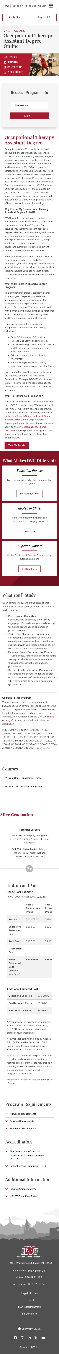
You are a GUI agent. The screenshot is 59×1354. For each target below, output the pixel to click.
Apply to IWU (28, 1347)
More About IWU (29, 493)
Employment (29, 1313)
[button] (29, 778)
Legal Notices (29, 1293)
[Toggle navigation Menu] (51, 6)
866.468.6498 (36, 1270)
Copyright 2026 (31, 1329)
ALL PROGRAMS (15, 31)
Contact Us (14, 67)
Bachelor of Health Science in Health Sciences (29, 416)
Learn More (29, 531)
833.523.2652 (37, 1284)
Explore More (29, 569)
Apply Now (15, 17)
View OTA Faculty (16, 445)
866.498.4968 (33, 1277)
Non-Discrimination (29, 1307)
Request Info (44, 17)
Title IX (29, 1300)
